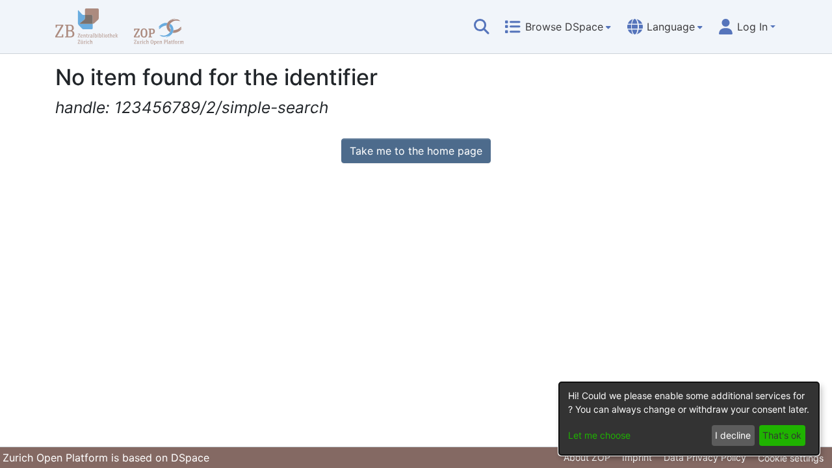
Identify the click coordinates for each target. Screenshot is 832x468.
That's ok (781, 435)
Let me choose (599, 435)
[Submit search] (481, 26)
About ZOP (587, 457)
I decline (733, 435)
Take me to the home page (416, 150)
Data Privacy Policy (705, 457)
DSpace (190, 457)
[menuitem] (557, 27)
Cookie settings (791, 457)
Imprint (637, 457)
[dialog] (689, 418)
